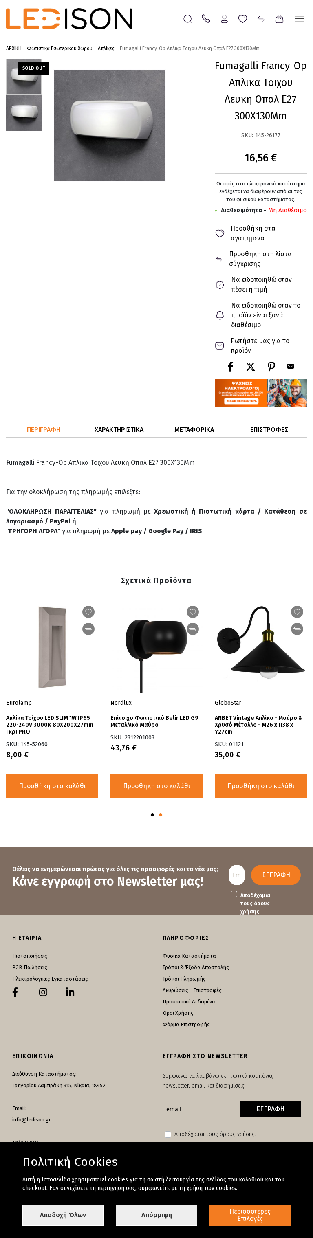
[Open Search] (188, 19)
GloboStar (228, 702)
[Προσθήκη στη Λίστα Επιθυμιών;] (88, 611)
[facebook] (15, 992)
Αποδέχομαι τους (255, 903)
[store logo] (69, 18)
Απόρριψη (156, 1215)
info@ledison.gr (31, 1120)
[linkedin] (70, 992)
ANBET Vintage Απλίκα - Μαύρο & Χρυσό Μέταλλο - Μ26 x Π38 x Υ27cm (258, 725)
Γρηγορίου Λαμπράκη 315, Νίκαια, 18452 (59, 1085)
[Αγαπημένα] (243, 18)
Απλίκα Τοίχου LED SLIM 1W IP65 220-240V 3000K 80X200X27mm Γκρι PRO (49, 725)
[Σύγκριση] (261, 18)
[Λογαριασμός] (224, 18)
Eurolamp (19, 702)
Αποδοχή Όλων (63, 1215)
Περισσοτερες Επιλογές (250, 1215)
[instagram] (43, 992)
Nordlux (121, 702)
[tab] (44, 430)
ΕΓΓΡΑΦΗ (276, 875)
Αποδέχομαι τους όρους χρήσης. (215, 1134)
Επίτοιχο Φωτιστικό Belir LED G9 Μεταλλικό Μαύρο (154, 721)
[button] (24, 113)
